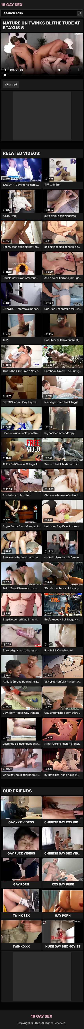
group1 (12, 84)
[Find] (79, 13)
